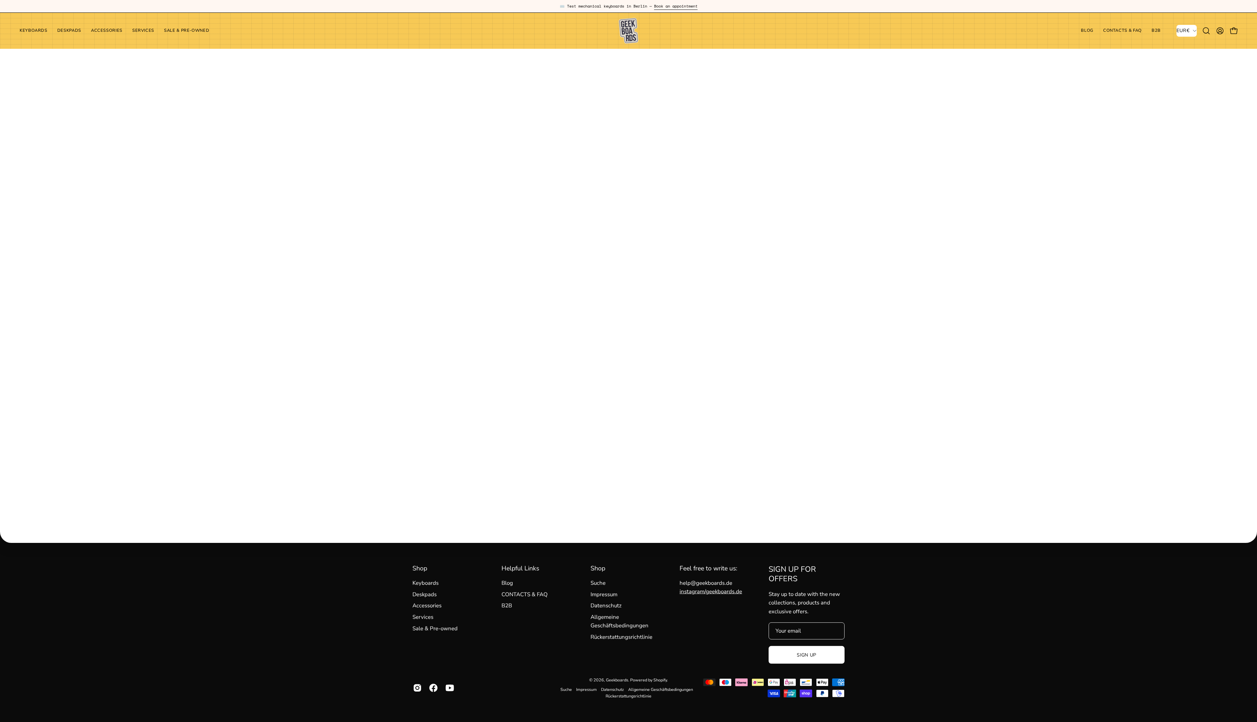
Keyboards (425, 583)
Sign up (806, 655)
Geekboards (617, 680)
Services (422, 617)
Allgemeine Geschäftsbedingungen (660, 689)
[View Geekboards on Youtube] (448, 688)
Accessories (427, 605)
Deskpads (424, 594)
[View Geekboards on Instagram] (416, 688)
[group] (628, 6)
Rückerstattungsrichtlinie (621, 637)
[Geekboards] (628, 31)
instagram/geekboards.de (711, 591)
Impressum (604, 594)
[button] (106, 31)
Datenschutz (606, 605)
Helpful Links (520, 568)
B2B (506, 605)
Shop (419, 568)
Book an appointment (676, 6)
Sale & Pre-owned (435, 628)
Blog (507, 583)
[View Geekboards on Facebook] (432, 688)
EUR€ (1183, 30)
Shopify (660, 680)
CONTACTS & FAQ (524, 594)
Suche (598, 583)
